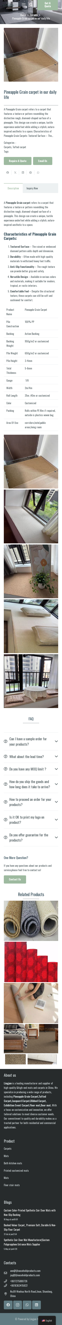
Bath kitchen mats (13, 1163)
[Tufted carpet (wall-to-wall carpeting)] (31, 1044)
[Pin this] (30, 172)
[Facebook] (8, 1305)
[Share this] (7, 172)
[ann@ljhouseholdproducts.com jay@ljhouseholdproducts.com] (7, 1273)
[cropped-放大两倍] (8, 5)
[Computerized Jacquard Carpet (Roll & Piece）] (31, 962)
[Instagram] (17, 1305)
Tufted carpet (19, 147)
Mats (6, 1156)
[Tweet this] (15, 172)
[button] (31, 4)
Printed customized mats (16, 1170)
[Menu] (24, 5)
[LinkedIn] (36, 1305)
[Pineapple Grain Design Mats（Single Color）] (31, 921)
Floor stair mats (12, 1185)
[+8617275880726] (7, 1281)
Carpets (7, 147)
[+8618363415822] (7, 1285)
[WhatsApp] (27, 1305)
